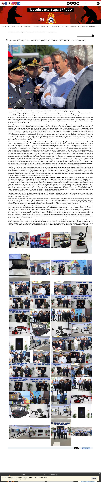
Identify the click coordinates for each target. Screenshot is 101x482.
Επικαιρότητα (10, 32)
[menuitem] (5, 26)
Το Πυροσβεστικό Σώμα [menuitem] (52, 475)
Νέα (14, 32)
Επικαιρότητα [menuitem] (22, 475)
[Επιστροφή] (7, 40)
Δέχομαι (94, 478)
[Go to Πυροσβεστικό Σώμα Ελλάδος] (50, 15)
